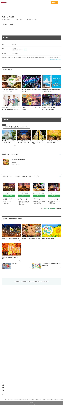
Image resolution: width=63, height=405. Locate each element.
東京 (30, 281)
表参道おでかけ (38, 399)
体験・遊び (37, 281)
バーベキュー (46, 208)
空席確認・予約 (8, 195)
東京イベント (33, 399)
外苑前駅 (24, 281)
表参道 (17, 281)
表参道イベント (45, 399)
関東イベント (21, 399)
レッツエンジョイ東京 (8, 399)
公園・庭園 (45, 281)
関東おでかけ (16, 399)
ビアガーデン (53, 208)
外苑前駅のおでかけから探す (54, 399)
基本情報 (6, 37)
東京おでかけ (27, 399)
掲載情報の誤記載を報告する (55, 59)
